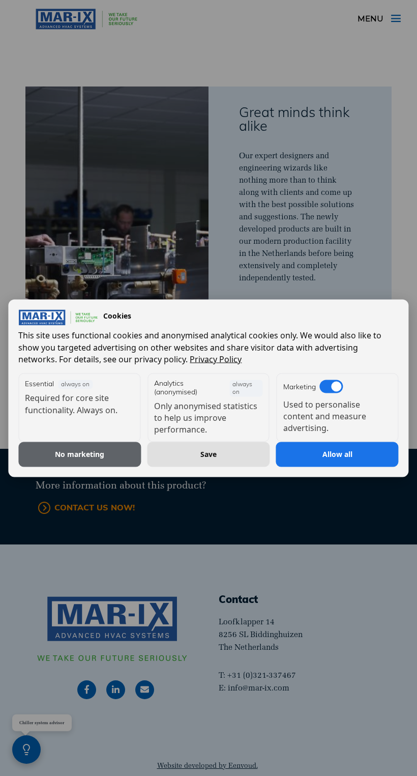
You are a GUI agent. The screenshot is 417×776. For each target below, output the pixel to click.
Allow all (337, 454)
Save (208, 454)
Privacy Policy (216, 358)
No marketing (79, 454)
